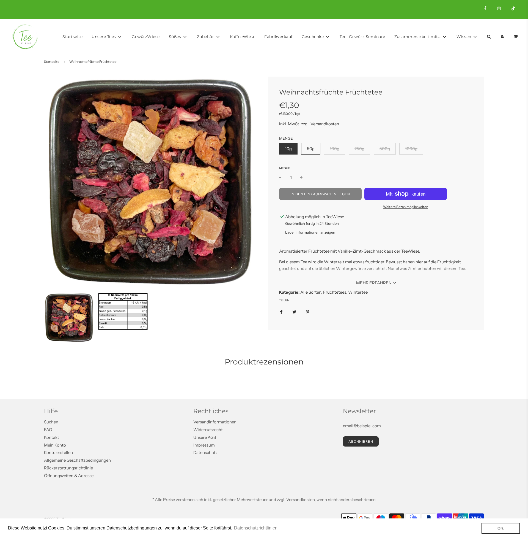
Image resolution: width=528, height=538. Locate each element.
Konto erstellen (58, 452)
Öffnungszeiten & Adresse (69, 475)
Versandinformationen (215, 422)
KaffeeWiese (242, 36)
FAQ (48, 429)
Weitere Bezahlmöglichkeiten (405, 207)
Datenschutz (205, 452)
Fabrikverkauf (278, 36)
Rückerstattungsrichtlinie (68, 468)
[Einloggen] (502, 36)
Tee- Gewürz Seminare (362, 36)
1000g (411, 148)
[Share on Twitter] (294, 311)
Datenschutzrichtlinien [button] (255, 528)
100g (334, 148)
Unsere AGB (204, 437)
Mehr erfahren (374, 282)
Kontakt (51, 437)
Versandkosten (324, 123)
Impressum (204, 445)
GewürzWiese (146, 36)
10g (288, 148)
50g (311, 148)
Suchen (51, 422)
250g (359, 148)
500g (385, 148)
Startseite (72, 36)
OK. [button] (500, 528)
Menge (284, 168)
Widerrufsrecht (208, 429)
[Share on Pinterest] (307, 311)
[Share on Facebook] (281, 311)
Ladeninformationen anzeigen (310, 232)
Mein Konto (55, 445)
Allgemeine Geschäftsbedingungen (77, 460)
